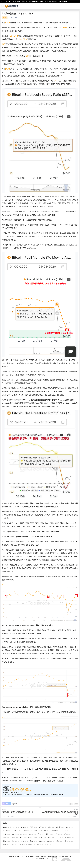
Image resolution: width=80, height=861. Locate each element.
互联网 (33, 827)
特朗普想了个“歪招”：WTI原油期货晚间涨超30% (17, 812)
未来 (51, 837)
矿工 (33, 841)
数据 (42, 837)
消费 (6, 841)
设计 (6, 844)
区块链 (4, 17)
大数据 (56, 830)
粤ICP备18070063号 (65, 856)
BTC (7, 827)
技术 (49, 834)
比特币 (7, 23)
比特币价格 (14, 36)
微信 (32, 834)
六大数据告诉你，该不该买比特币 (18, 789)
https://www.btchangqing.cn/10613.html (21, 791)
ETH (24, 827)
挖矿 (66, 834)
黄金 (48, 844)
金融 (31, 844)
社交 (41, 841)
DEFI (15, 827)
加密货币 (27, 830)
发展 (47, 830)
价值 (17, 830)
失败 (6, 834)
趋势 (15, 844)
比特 (3, 44)
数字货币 (33, 837)
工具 (15, 834)
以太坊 (7, 830)
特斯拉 (24, 841)
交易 (51, 827)
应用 (23, 834)
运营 (23, 844)
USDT (57, 81)
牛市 (15, 841)
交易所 (60, 827)
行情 (58, 841)
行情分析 (68, 841)
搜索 (6, 837)
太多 (65, 830)
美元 (50, 841)
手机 (41, 834)
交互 (42, 827)
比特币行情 (27, 856)
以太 (69, 827)
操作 (15, 837)
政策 (23, 837)
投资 (58, 834)
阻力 (40, 844)
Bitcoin (44, 777)
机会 (60, 837)
